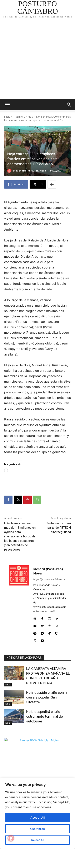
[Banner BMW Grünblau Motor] (37, 771)
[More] (52, 184)
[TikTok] (49, 632)
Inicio (7, 116)
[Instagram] (49, 617)
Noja (31, 116)
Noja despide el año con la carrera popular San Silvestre (46, 697)
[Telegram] (42, 632)
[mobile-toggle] (7, 104)
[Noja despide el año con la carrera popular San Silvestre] (14, 697)
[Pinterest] (27, 500)
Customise (37, 828)
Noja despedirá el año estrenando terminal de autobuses (44, 716)
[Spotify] (34, 632)
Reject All (37, 840)
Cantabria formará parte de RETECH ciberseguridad (58, 527)
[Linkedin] (56, 617)
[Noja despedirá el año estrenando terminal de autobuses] (14, 716)
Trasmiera (19, 116)
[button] (69, 104)
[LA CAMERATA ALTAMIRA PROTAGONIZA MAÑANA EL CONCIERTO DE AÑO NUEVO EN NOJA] (14, 673)
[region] (37, 813)
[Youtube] (42, 639)
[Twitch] (56, 632)
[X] (18, 500)
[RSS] (56, 625)
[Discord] (34, 617)
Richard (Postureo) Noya (31, 170)
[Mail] (34, 625)
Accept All (37, 817)
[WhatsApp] (37, 500)
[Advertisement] (37, 59)
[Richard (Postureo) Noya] (10, 171)
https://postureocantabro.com (49, 579)
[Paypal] (42, 625)
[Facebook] (8, 500)
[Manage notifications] (11, 838)
